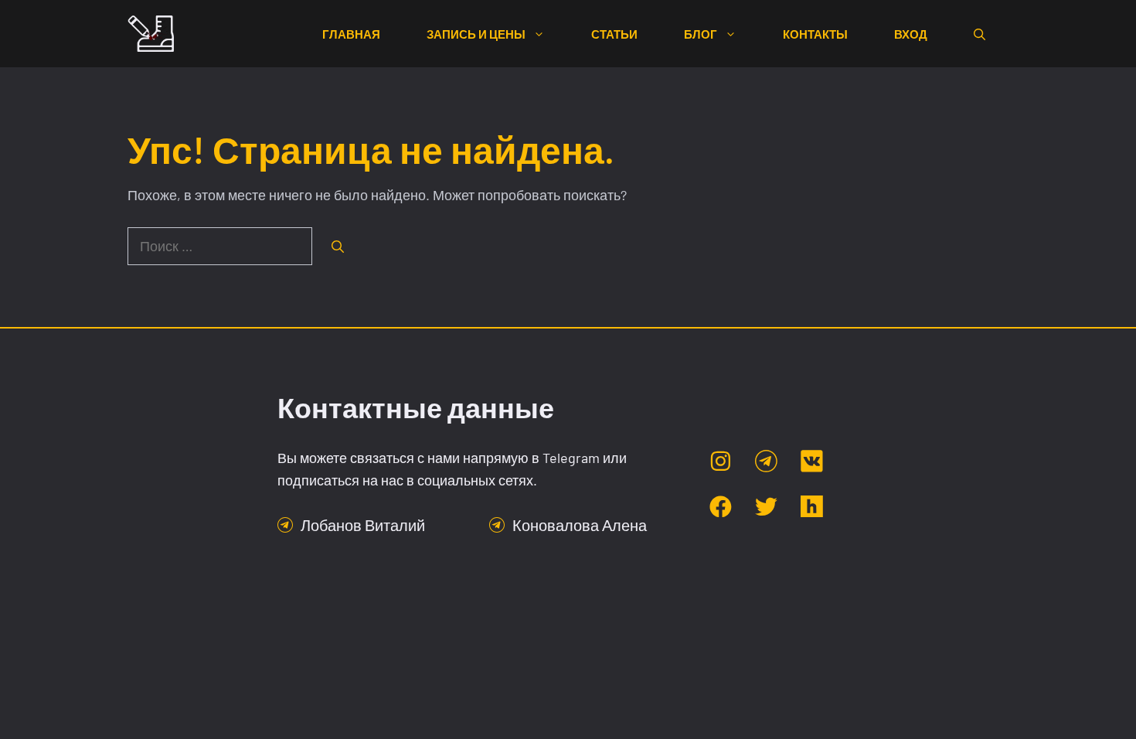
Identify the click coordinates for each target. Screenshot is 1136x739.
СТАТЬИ (614, 34)
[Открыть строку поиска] (979, 34)
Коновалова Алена (579, 525)
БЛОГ (700, 34)
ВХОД (910, 34)
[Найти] (337, 246)
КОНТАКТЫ (815, 34)
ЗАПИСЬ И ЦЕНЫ (476, 34)
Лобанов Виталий (363, 525)
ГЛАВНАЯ (351, 34)
